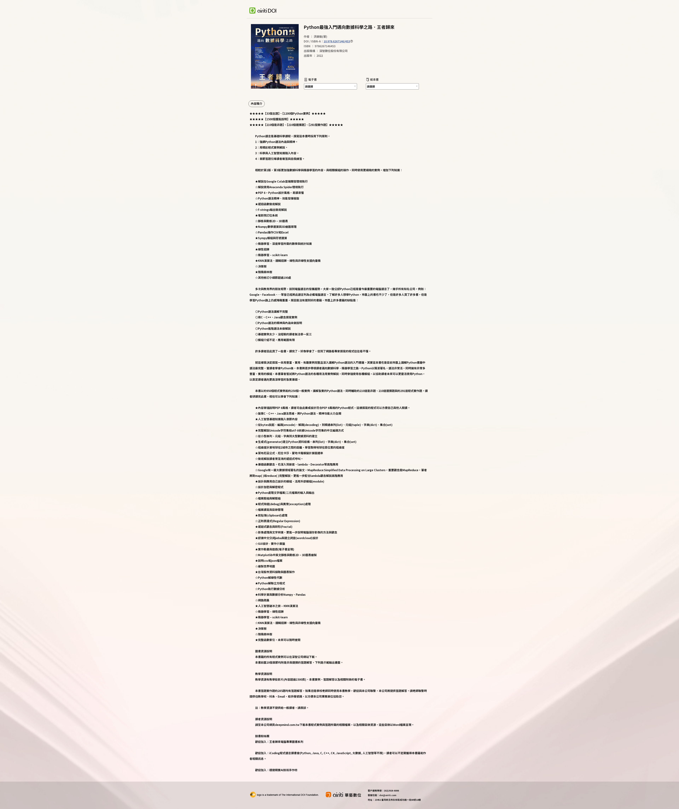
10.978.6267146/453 (337, 41)
